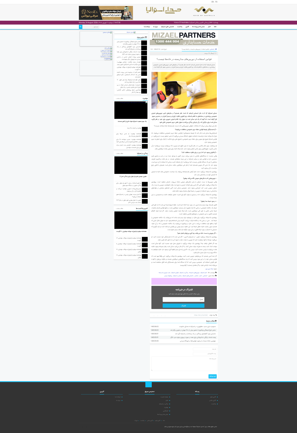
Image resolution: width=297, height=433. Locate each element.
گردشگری (165, 411)
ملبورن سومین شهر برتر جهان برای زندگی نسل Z (133, 176)
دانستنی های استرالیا (167, 26)
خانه (215, 26)
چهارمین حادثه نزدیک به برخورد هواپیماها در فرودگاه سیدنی (198, 341)
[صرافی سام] (108, 48)
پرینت (206, 53)
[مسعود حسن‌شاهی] (106, 51)
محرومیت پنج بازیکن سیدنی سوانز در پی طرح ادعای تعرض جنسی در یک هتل (129, 86)
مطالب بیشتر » (119, 98)
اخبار (209, 26)
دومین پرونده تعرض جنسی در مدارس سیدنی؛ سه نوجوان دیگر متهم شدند (129, 58)
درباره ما (155, 26)
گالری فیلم (213, 397)
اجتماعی (212, 49)
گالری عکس (212, 400)
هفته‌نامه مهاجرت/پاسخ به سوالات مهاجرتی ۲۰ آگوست (131, 231)
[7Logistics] (108, 59)
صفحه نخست (164, 397)
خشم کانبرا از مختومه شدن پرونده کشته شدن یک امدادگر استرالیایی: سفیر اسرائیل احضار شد (129, 74)
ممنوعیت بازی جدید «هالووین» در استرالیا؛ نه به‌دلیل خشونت (197, 326)
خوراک (136, 421)
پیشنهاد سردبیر (168, 276)
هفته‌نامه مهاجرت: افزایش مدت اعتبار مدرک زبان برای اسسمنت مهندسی (128, 146)
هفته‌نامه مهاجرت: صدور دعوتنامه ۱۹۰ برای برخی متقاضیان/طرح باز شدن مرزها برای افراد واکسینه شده (128, 141)
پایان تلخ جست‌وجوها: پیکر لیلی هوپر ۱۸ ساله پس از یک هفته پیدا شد (129, 81)
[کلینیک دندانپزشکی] (106, 56)
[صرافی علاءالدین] (107, 53)
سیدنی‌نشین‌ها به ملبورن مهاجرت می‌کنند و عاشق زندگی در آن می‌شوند (128, 190)
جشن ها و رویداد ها (198, 26)
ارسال (212, 53)
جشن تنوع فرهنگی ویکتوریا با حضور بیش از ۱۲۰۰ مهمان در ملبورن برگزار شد (193, 330)
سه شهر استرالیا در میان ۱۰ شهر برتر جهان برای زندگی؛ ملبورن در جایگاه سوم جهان (128, 184)
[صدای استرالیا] (200, 18)
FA (216, 2)
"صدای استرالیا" (200, 427)
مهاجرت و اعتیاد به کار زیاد (134, 128)
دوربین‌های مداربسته (194, 273)
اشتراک (183, 305)
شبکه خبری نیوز (209, 269)
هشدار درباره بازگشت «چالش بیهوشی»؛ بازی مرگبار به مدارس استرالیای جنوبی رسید (129, 63)
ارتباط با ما (147, 26)
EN (213, 2)
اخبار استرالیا (204, 273)
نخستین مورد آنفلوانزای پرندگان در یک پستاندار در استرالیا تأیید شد (195, 334)
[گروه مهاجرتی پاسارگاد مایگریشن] (96, 76)
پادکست (179, 26)
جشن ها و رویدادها (162, 414)
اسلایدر (196, 276)
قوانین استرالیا (174, 273)
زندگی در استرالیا (184, 273)
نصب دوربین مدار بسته (164, 273)
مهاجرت (166, 407)
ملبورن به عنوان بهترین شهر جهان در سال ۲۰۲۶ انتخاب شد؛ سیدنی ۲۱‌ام (128, 201)
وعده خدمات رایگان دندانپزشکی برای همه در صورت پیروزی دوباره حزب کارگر (193, 337)
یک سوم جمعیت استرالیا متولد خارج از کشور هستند (132, 121)
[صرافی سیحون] (96, 46)
